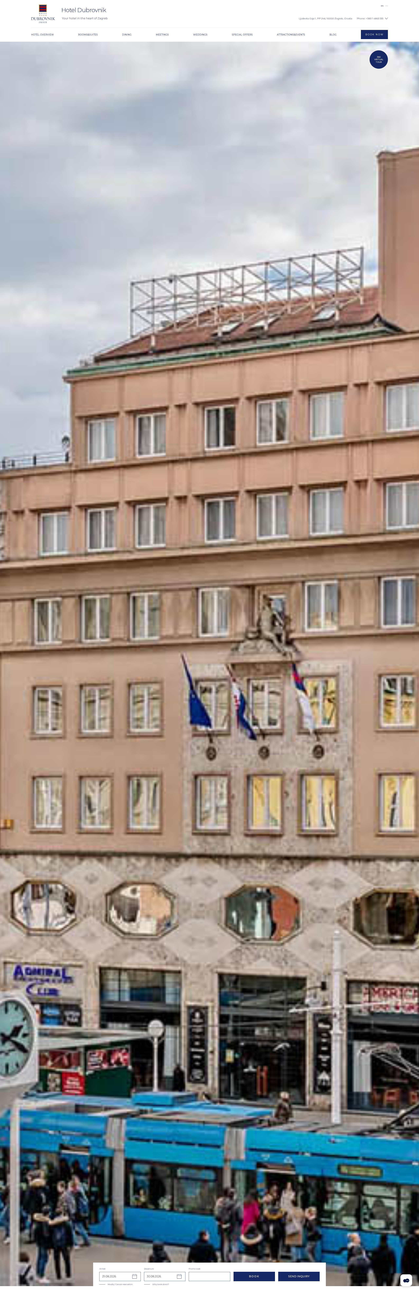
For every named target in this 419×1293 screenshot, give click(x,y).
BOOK (254, 1276)
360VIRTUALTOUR (378, 59)
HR (386, 6)
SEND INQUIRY (299, 1276)
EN (382, 6)
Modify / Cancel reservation (120, 1284)
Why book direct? (160, 1284)
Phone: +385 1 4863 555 (370, 18)
